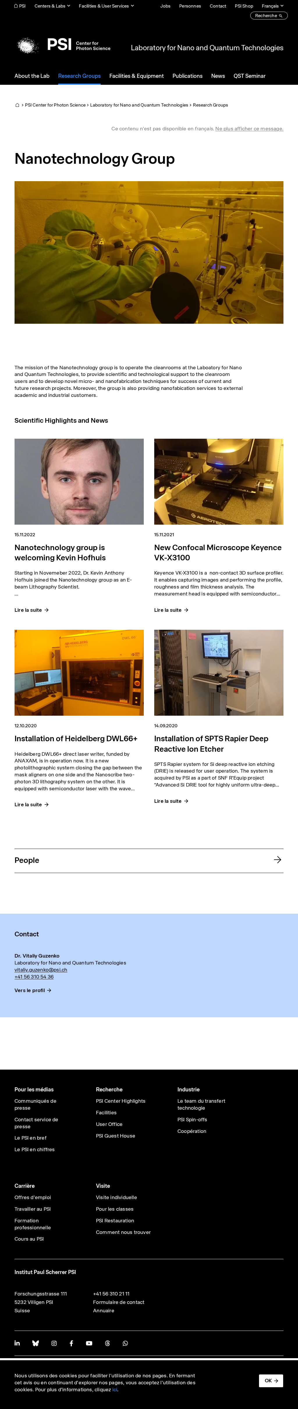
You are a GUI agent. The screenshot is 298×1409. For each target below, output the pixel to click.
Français (270, 5)
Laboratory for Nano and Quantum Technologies (207, 48)
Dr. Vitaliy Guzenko (37, 956)
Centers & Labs (50, 5)
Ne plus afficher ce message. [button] (249, 129)
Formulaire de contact (118, 1302)
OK (268, 1380)
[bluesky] (35, 1343)
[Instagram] (54, 1343)
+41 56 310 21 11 (111, 1294)
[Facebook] (71, 1343)
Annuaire (103, 1310)
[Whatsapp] (125, 1343)
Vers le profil (30, 990)
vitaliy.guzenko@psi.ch (41, 970)
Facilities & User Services (104, 5)
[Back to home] (62, 44)
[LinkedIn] (17, 1343)
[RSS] (107, 1343)
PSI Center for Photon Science (55, 104)
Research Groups (210, 104)
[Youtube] (89, 1343)
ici (115, 1389)
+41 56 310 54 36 (34, 977)
